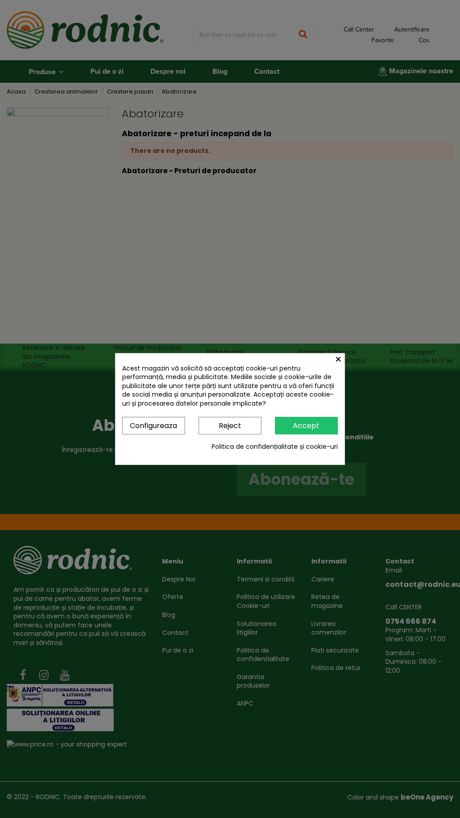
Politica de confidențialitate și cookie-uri (275, 447)
